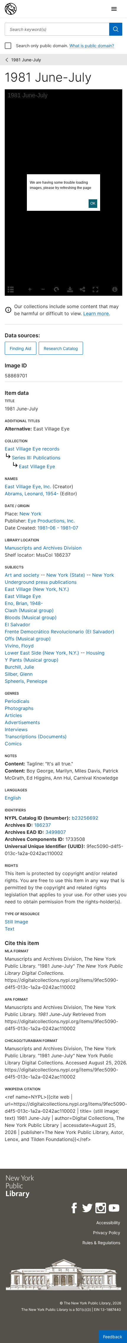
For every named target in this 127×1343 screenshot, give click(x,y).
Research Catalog (61, 348)
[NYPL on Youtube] (114, 1209)
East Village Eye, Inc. (28, 486)
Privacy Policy (106, 1232)
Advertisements (22, 722)
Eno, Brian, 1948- (24, 603)
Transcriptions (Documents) (36, 736)
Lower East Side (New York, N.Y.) (42, 653)
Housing (95, 653)
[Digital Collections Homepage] (11, 9)
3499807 (55, 832)
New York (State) (65, 575)
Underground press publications (40, 582)
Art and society (22, 575)
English (13, 798)
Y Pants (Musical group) (31, 660)
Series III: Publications (36, 458)
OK (92, 203)
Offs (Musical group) (28, 639)
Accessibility (108, 1222)
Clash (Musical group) (29, 610)
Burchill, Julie (19, 667)
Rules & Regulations (101, 1242)
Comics (13, 744)
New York (30, 514)
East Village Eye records (32, 449)
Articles (13, 715)
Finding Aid (20, 348)
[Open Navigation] (114, 8)
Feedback (112, 1336)
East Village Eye (37, 466)
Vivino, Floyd (19, 646)
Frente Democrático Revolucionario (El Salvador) (59, 631)
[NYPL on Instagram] (101, 1209)
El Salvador (17, 624)
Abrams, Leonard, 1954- (31, 494)
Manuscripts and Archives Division (43, 548)
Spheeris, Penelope (26, 681)
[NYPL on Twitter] (88, 1209)
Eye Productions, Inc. (51, 521)
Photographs (19, 708)
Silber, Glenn (18, 674)
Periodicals (17, 701)
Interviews (16, 729)
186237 (42, 825)
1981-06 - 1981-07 (58, 528)
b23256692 (85, 818)
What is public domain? (91, 45)
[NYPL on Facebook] (74, 1209)
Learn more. (96, 313)
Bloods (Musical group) (31, 617)
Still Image (16, 922)
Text (9, 929)
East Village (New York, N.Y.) (37, 589)
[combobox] (57, 29)
